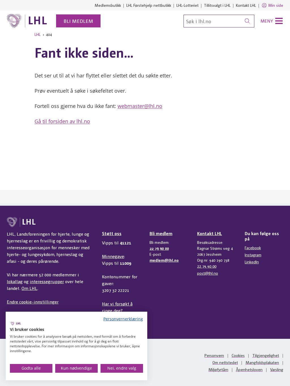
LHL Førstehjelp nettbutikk (148, 5)
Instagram (253, 254)
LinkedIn (252, 261)
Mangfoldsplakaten (262, 362)
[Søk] (247, 21)
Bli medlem (78, 21)
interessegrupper (47, 281)
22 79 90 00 (159, 248)
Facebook (253, 247)
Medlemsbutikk (108, 5)
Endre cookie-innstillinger (33, 302)
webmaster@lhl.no (140, 106)
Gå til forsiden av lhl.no (62, 121)
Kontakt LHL (246, 5)
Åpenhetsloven (249, 369)
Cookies (238, 355)
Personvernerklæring (123, 319)
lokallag (15, 281)
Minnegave (113, 256)
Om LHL (29, 288)
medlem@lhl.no (164, 260)
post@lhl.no (207, 273)
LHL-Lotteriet (187, 5)
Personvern (214, 355)
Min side (275, 5)
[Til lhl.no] (27, 21)
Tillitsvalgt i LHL (217, 5)
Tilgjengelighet (265, 355)
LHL (37, 34)
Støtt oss (111, 233)
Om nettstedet (225, 362)
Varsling (276, 369)
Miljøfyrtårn (218, 369)
